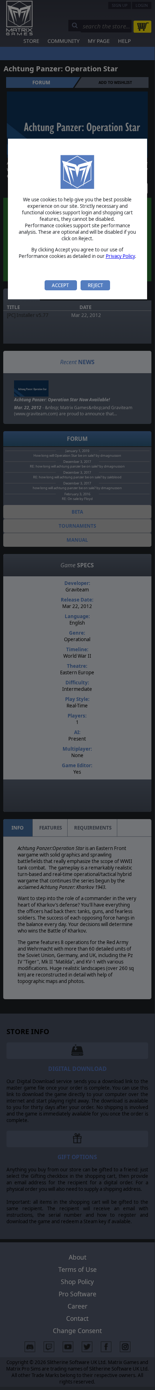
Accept (61, 285)
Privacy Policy (120, 256)
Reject (95, 285)
